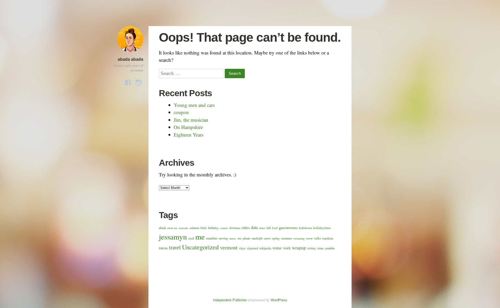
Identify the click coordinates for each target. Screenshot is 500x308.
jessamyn (173, 236)
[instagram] (138, 81)
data (254, 227)
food (275, 228)
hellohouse (305, 228)
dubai (262, 228)
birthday (213, 228)
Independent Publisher (230, 300)
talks (317, 238)
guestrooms (288, 227)
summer (286, 238)
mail (191, 238)
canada (224, 228)
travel (175, 247)
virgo (242, 248)
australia (183, 228)
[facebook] (128, 81)
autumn (194, 228)
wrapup (299, 247)
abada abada (130, 59)
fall (268, 228)
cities (245, 227)
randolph (257, 238)
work (287, 247)
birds (204, 228)
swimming (299, 238)
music (232, 238)
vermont (229, 247)
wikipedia (265, 248)
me (200, 236)
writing (311, 248)
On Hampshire (188, 127)
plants (246, 238)
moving (223, 238)
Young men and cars (194, 105)
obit (239, 238)
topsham (327, 238)
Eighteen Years (188, 134)
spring (276, 238)
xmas (320, 248)
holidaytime (322, 227)
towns (163, 247)
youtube (330, 248)
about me (172, 228)
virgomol (252, 248)
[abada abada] (130, 53)
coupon (181, 112)
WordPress (279, 300)
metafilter (211, 238)
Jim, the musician (191, 119)
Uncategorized (200, 247)
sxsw (309, 238)
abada (162, 228)
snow (267, 238)
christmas (234, 228)
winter (277, 247)
